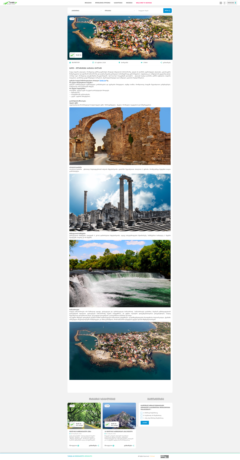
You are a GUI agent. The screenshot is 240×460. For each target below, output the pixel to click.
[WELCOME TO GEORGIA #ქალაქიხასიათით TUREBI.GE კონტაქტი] (221, 3)
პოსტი (79, 425)
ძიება (167, 10)
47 (73, 406)
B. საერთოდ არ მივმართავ (152, 415)
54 (73, 18)
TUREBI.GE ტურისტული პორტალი (80, 456)
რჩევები (129, 3)
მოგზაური (231, 2)
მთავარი (88, 3)
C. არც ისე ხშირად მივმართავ (153, 418)
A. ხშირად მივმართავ (150, 413)
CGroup (152, 456)
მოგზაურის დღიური (102, 3)
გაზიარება (167, 62)
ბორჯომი (124, 62)
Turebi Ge (78, 55)
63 (108, 406)
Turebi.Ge (102, 80)
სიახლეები (118, 3)
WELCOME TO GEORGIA (144, 3)
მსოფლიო (76, 62)
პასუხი (144, 422)
